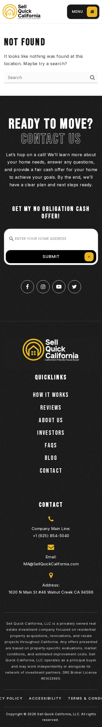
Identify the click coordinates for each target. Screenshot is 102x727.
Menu (77, 11)
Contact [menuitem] (51, 471)
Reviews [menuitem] (51, 408)
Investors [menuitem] (51, 433)
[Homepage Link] (22, 11)
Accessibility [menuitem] (45, 698)
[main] (51, 60)
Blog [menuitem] (51, 458)
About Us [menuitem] (51, 420)
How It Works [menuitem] (51, 395)
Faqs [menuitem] (51, 445)
